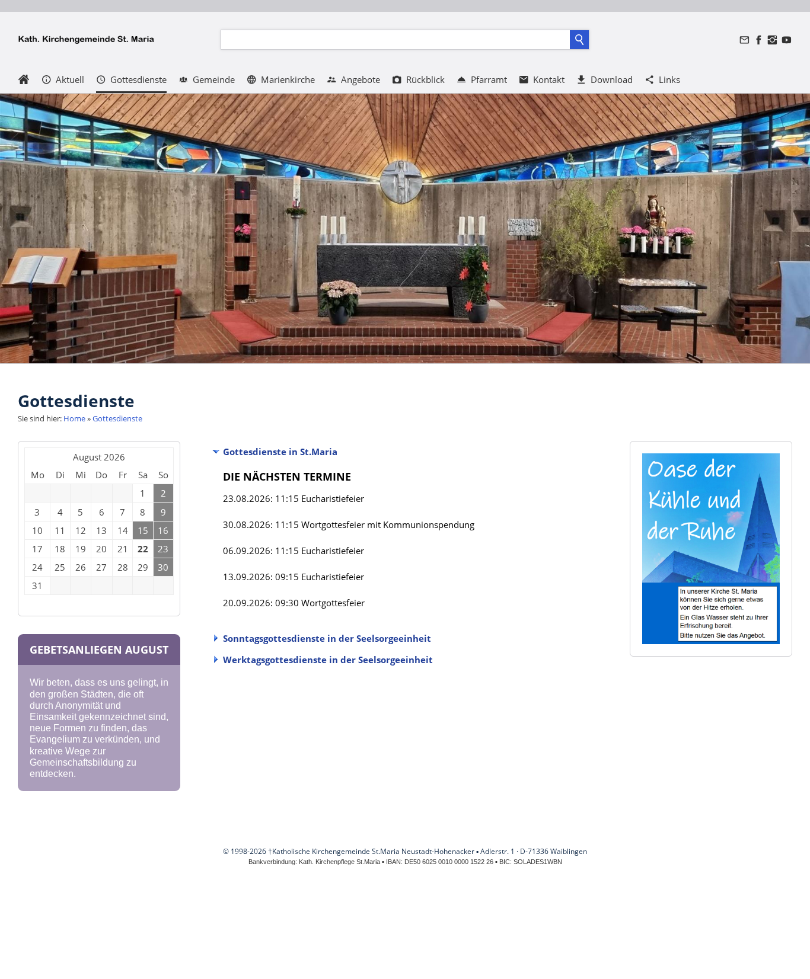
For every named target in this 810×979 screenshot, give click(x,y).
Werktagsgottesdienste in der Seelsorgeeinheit (328, 660)
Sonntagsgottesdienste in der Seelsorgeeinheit (327, 638)
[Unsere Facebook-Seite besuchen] (758, 40)
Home (74, 418)
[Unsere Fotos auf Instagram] (773, 40)
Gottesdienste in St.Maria (280, 451)
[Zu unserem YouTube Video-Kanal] (786, 40)
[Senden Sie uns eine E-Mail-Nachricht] (745, 40)
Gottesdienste (117, 418)
